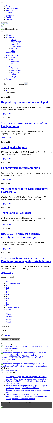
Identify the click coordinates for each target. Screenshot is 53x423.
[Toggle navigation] (2, 2)
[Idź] (26, 83)
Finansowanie (16, 46)
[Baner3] (11, 370)
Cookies (9, 17)
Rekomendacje (12, 8)
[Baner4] (26, 348)
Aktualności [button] (10, 37)
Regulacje (15, 44)
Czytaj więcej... (7, 114)
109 (7, 305)
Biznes (13, 40)
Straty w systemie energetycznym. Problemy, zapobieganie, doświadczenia (26, 259)
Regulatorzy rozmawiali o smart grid (24, 102)
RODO (9, 19)
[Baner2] (26, 366)
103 (7, 292)
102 (7, 290)
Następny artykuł (12, 307)
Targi (13, 59)
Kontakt (9, 13)
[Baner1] (26, 359)
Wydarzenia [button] (10, 57)
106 (7, 299)
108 (7, 303)
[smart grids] (9, 35)
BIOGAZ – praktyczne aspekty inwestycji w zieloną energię (20, 235)
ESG (13, 51)
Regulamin (10, 15)
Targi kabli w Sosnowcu (16, 212)
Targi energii (16, 42)
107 (7, 301)
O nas (8, 6)
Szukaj (21, 84)
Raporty (14, 48)
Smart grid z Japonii (14, 147)
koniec (8, 310)
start (7, 281)
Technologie (11, 53)
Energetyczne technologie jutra (21, 167)
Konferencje (15, 62)
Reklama (9, 11)
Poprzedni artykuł (13, 283)
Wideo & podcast (12, 55)
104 (7, 294)
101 (7, 288)
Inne (12, 64)
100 (7, 285)
